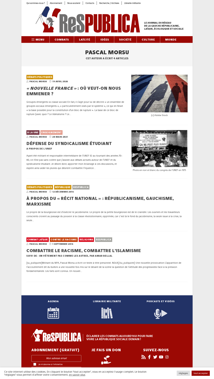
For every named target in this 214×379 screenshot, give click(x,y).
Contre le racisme (64, 239)
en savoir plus (77, 374)
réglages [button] (183, 373)
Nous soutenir (73, 3)
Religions (86, 239)
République (63, 187)
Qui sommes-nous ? (35, 3)
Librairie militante (132, 3)
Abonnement (56, 3)
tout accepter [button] (201, 373)
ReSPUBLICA (81, 187)
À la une (33, 132)
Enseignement (51, 132)
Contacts (89, 3)
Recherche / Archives (109, 3)
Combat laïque (37, 239)
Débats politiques (39, 77)
